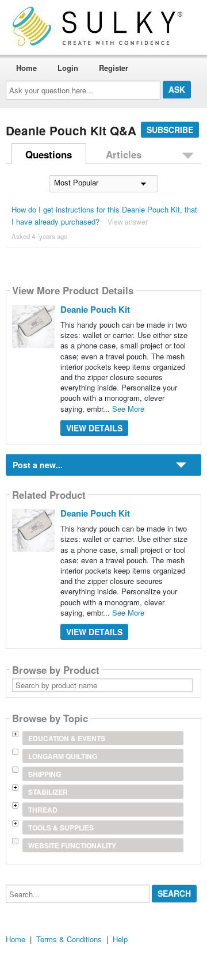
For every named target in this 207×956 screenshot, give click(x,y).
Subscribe (170, 129)
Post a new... (38, 465)
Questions (48, 154)
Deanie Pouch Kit (95, 309)
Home (26, 67)
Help (120, 939)
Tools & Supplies (61, 827)
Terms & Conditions (69, 939)
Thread (42, 810)
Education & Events (66, 738)
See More (128, 408)
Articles (123, 154)
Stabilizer (48, 792)
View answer (128, 221)
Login (67, 67)
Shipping (44, 774)
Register (113, 67)
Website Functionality (72, 845)
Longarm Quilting (62, 756)
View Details (94, 428)
